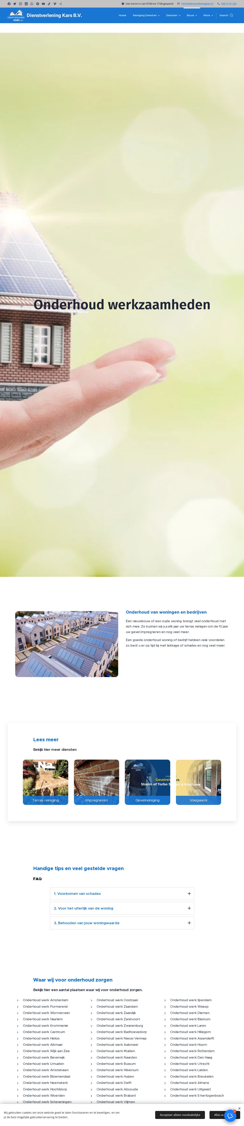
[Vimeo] (54, 4)
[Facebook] (9, 4)
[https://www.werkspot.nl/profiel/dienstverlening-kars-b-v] (60, 4)
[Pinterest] (37, 4)
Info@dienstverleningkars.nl (197, 3)
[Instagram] (20, 4)
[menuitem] (123, 15)
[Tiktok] (49, 4)
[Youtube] (43, 4)
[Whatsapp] (32, 4)
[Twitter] (14, 4)
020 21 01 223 (228, 3)
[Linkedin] (26, 4)
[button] (226, 15)
